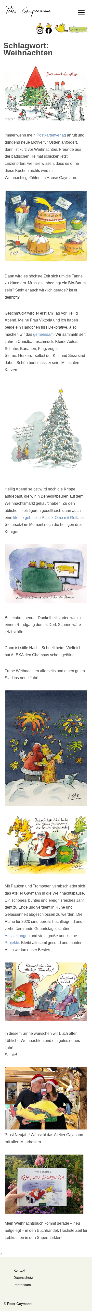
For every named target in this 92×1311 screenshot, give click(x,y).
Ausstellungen (17, 936)
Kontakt (19, 1270)
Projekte (12, 943)
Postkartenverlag (51, 135)
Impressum (22, 1285)
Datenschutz (23, 1278)
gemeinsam (43, 334)
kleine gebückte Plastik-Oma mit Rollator (48, 518)
